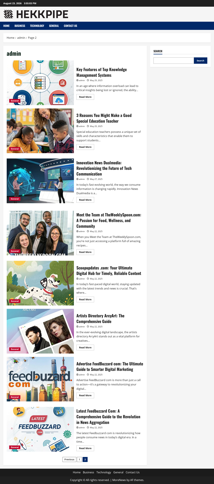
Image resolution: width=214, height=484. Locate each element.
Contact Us (70, 26)
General (54, 26)
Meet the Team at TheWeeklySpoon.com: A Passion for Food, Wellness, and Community (40, 233)
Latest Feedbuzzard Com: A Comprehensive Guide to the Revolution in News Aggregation (40, 429)
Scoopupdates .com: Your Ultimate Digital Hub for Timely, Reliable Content (40, 283)
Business (20, 26)
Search (157, 51)
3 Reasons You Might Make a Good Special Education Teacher (40, 130)
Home (6, 26)
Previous (69, 459)
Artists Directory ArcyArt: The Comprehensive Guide (40, 331)
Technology (37, 26)
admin (82, 80)
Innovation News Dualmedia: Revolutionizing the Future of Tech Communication (40, 180)
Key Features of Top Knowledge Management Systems (40, 82)
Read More (86, 97)
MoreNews (119, 480)
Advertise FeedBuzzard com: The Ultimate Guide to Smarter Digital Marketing (40, 379)
